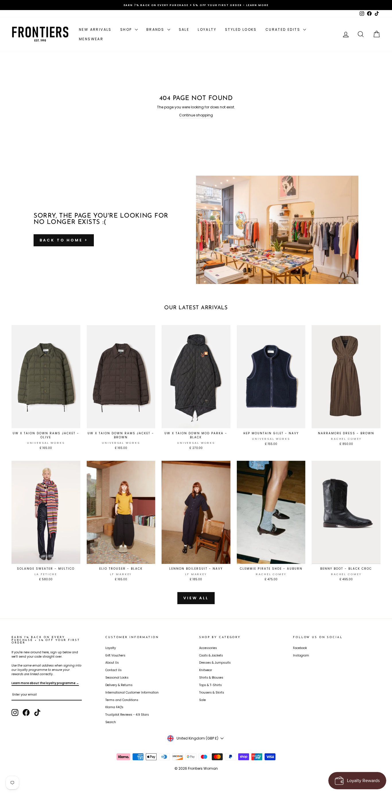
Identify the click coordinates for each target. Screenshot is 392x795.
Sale (184, 29)
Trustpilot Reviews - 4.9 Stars (127, 715)
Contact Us (113, 670)
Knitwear (205, 670)
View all (196, 598)
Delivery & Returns (119, 685)
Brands (156, 29)
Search (110, 722)
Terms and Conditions (121, 700)
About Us (112, 662)
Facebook (300, 648)
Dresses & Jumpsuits (215, 662)
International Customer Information (132, 692)
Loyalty (207, 29)
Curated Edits (283, 29)
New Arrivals (95, 29)
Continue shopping (196, 115)
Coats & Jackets (211, 655)
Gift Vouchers (115, 655)
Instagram (301, 655)
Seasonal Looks (117, 677)
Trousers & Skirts (211, 692)
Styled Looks (241, 29)
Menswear (91, 39)
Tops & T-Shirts (210, 685)
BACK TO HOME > (64, 240)
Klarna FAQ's (114, 707)
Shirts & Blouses (211, 677)
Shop (126, 29)
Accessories (208, 648)
